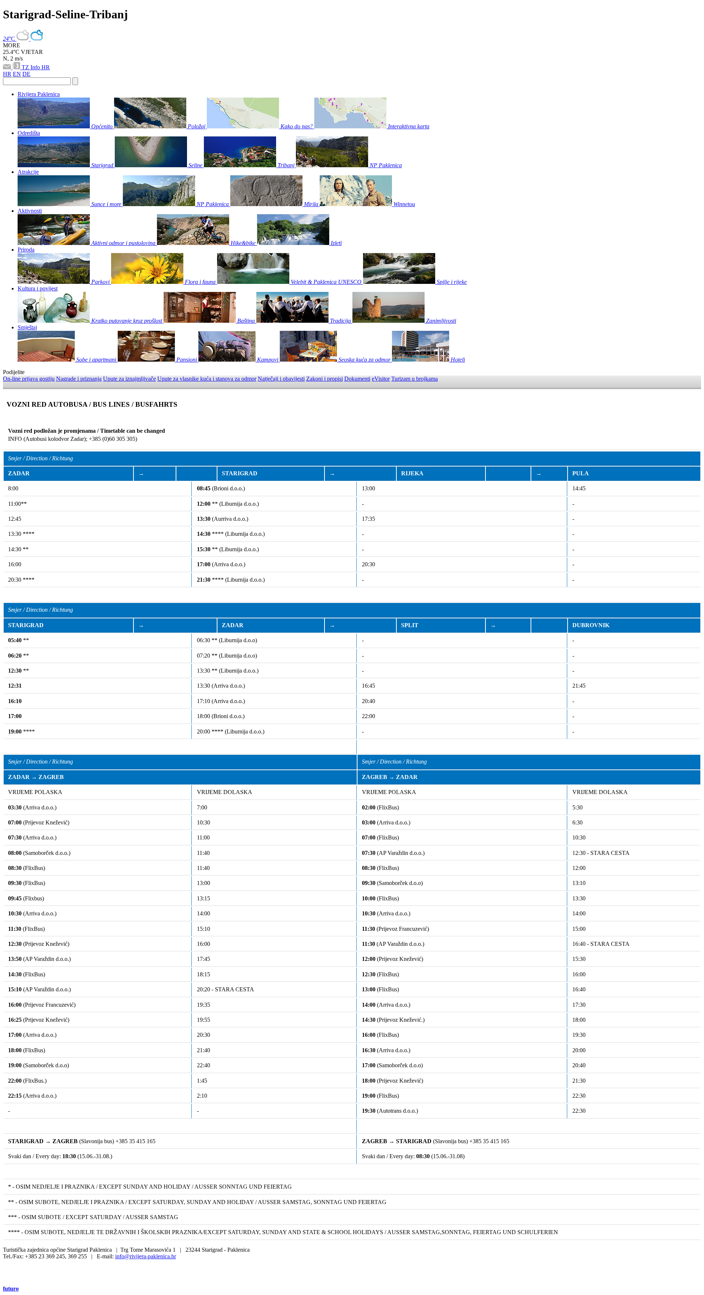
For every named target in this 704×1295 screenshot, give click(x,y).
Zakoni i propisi (324, 379)
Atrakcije (28, 172)
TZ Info (31, 67)
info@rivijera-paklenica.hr (145, 1256)
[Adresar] (17, 67)
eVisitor (381, 379)
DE (26, 74)
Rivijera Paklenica (39, 94)
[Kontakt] (7, 67)
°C (9, 39)
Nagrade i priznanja (79, 379)
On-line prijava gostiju (29, 379)
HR (45, 67)
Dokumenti (357, 379)
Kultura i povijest (38, 288)
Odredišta (29, 133)
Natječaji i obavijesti (281, 379)
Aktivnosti (30, 211)
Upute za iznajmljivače (129, 379)
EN (17, 74)
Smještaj (27, 327)
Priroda (26, 249)
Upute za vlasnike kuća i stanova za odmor (206, 379)
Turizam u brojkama (414, 379)
